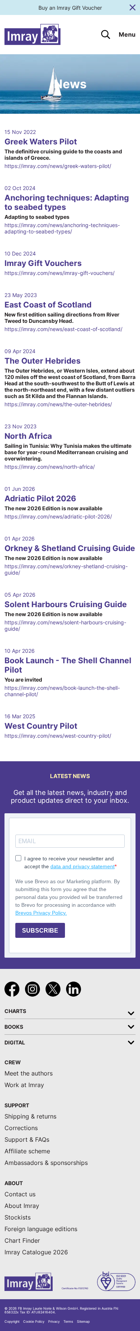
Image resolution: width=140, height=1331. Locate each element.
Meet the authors (28, 1073)
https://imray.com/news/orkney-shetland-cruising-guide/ (66, 569)
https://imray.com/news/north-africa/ (49, 466)
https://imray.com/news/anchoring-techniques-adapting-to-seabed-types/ (62, 228)
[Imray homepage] (32, 34)
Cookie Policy (33, 1322)
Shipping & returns (30, 1116)
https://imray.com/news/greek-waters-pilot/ (57, 166)
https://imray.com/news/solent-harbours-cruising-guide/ (65, 625)
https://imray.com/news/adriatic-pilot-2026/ (58, 516)
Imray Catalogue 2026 (36, 1252)
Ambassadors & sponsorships (46, 1162)
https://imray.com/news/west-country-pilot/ (57, 735)
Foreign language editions (40, 1229)
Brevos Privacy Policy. (41, 913)
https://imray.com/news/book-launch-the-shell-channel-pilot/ (62, 691)
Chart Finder (22, 1240)
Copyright (11, 1322)
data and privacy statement (82, 866)
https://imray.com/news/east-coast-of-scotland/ (63, 329)
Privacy (54, 1322)
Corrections (21, 1128)
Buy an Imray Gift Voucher (70, 7)
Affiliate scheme (27, 1151)
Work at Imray (24, 1085)
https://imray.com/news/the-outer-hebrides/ (58, 404)
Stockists (17, 1217)
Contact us (19, 1194)
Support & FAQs (26, 1139)
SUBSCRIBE (40, 930)
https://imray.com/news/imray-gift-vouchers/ (59, 273)
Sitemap (83, 1322)
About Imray (21, 1205)
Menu (127, 34)
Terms (68, 1322)
